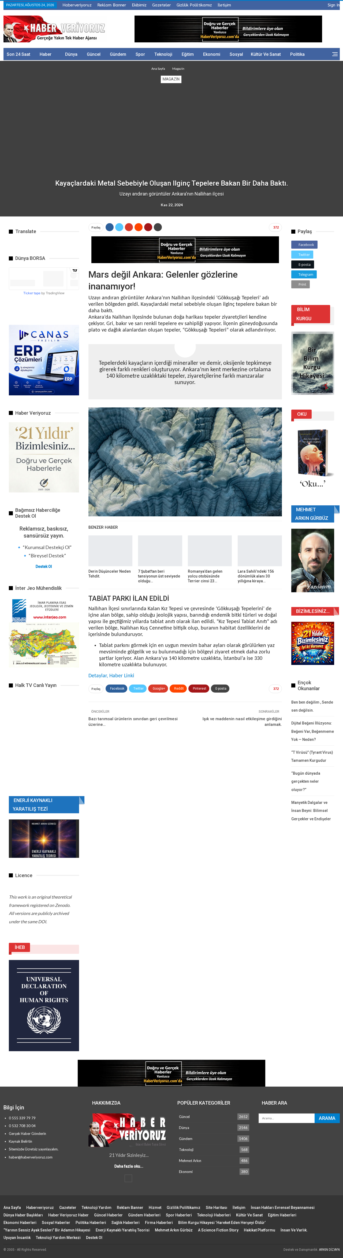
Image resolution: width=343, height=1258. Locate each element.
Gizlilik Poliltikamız (194, 5)
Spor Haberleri (179, 1215)
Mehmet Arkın (190, 1160)
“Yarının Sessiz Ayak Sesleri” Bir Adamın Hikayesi (46, 1230)
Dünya (71, 54)
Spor (140, 54)
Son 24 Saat (18, 54)
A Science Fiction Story (218, 1230)
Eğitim (188, 54)
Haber (45, 54)
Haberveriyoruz (77, 5)
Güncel (93, 54)
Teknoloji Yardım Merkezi (58, 1237)
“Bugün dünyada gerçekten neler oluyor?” (305, 781)
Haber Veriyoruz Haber (68, 1215)
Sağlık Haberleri (125, 1222)
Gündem (118, 54)
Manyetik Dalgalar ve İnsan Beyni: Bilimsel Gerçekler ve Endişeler (311, 810)
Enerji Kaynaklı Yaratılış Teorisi (123, 1230)
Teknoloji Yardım (96, 1207)
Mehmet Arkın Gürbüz (174, 1230)
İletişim (224, 5)
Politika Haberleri (91, 1222)
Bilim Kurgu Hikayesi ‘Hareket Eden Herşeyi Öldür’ (222, 1222)
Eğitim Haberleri (282, 1215)
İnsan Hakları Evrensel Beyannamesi (283, 1207)
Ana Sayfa (12, 1207)
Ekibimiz (139, 5)
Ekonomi (211, 54)
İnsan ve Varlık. (294, 1230)
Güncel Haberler (108, 1215)
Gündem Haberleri (144, 1215)
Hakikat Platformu (259, 1230)
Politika (297, 54)
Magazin (171, 79)
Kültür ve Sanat (266, 54)
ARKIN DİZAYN (329, 1250)
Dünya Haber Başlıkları (23, 1215)
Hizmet (155, 1207)
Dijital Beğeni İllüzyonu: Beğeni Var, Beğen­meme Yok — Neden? (312, 731)
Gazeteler (161, 5)
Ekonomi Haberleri (19, 1222)
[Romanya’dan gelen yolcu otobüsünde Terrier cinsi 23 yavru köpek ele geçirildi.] (210, 550)
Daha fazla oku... (128, 1166)
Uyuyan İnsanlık (17, 1237)
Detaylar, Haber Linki (111, 676)
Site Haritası (216, 1207)
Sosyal (236, 54)
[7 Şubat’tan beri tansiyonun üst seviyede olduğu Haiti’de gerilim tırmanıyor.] (160, 550)
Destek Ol (44, 566)
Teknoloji (163, 54)
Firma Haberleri (159, 1222)
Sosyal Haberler (56, 1222)
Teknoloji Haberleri (214, 1215)
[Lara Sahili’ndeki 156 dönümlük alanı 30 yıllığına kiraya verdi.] (260, 550)
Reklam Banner (111, 5)
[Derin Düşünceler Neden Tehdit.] (110, 550)
